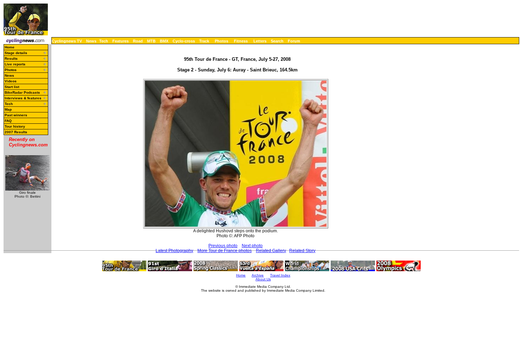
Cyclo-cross (184, 41)
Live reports (15, 64)
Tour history (15, 126)
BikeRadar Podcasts (22, 92)
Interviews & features (23, 98)
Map (8, 109)
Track (204, 41)
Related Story (302, 250)
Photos (221, 41)
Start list (12, 87)
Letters (260, 41)
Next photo (252, 245)
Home (10, 47)
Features (120, 41)
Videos (11, 81)
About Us (263, 279)
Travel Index (280, 275)
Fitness (241, 41)
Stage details (16, 53)
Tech (103, 41)
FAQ (8, 121)
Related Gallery (271, 250)
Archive (258, 275)
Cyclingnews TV (67, 41)
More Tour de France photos (224, 250)
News (91, 41)
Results (11, 58)
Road (138, 41)
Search (277, 41)
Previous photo (222, 245)
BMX (164, 41)
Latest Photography (174, 250)
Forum (294, 41)
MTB (151, 41)
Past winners (16, 115)
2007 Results (16, 132)
